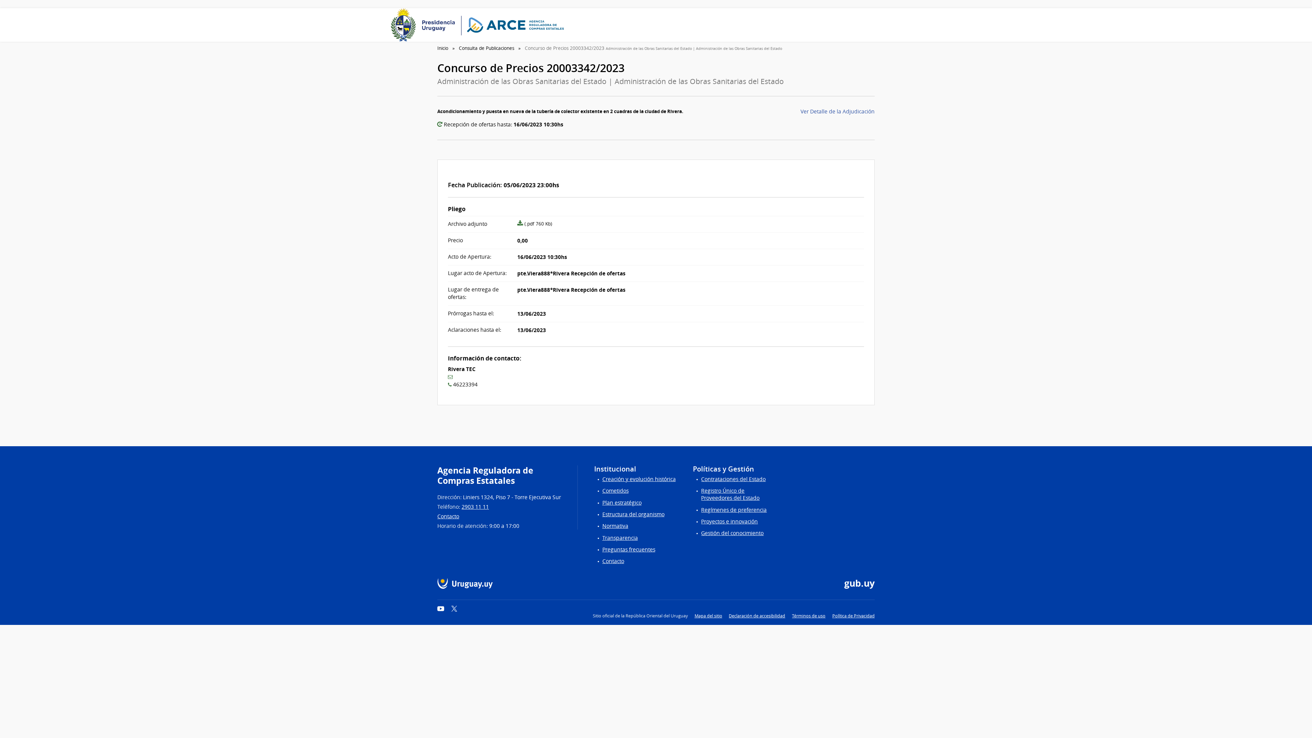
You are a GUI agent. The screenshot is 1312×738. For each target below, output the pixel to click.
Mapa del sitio (708, 616)
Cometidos (615, 490)
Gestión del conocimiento (732, 533)
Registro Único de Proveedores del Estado (730, 494)
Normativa (615, 526)
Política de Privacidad (853, 616)
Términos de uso (808, 616)
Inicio (442, 48)
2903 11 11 (475, 506)
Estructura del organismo (633, 514)
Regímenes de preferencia (734, 510)
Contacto (448, 516)
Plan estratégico (622, 502)
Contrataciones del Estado (733, 479)
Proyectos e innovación (729, 521)
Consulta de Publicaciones (486, 48)
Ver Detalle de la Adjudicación (838, 111)
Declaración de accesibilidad (757, 616)
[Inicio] (480, 25)
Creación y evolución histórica (639, 479)
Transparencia (620, 538)
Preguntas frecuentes (628, 549)
